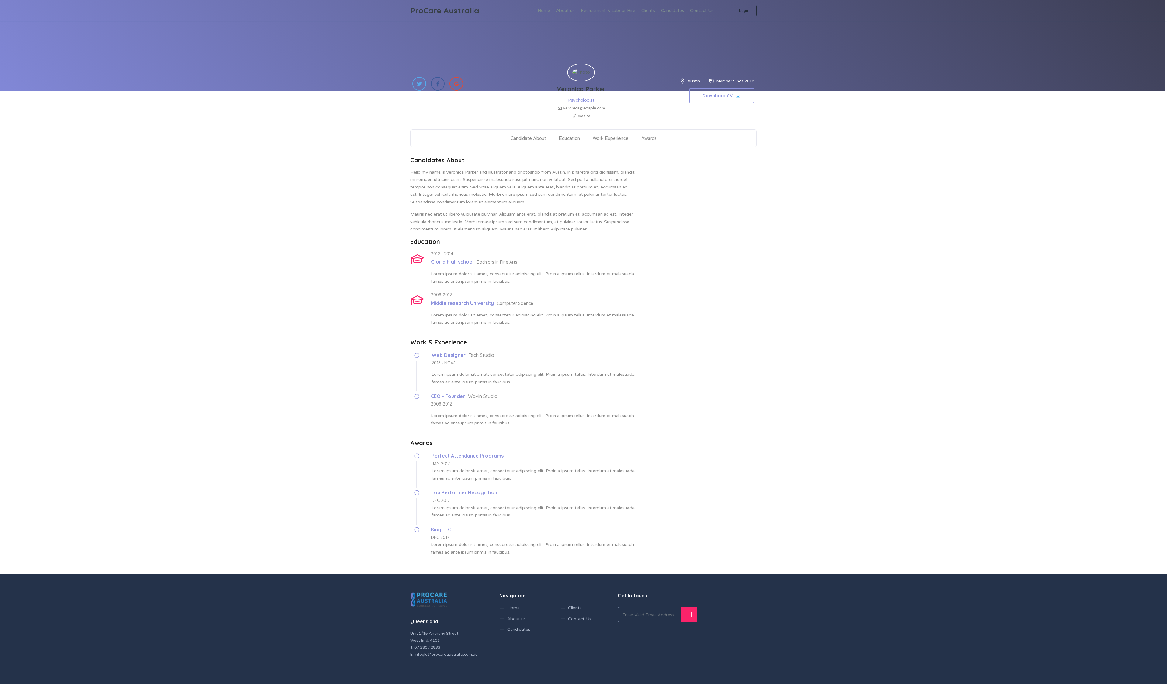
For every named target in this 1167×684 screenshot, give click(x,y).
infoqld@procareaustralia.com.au (446, 654)
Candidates (672, 10)
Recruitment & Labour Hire (608, 10)
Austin (693, 81)
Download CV (717, 95)
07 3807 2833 (427, 647)
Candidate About (528, 138)
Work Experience (610, 138)
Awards (649, 138)
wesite (584, 116)
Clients (648, 10)
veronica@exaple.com (584, 108)
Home (544, 10)
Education (569, 138)
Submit (689, 614)
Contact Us (702, 10)
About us (565, 10)
